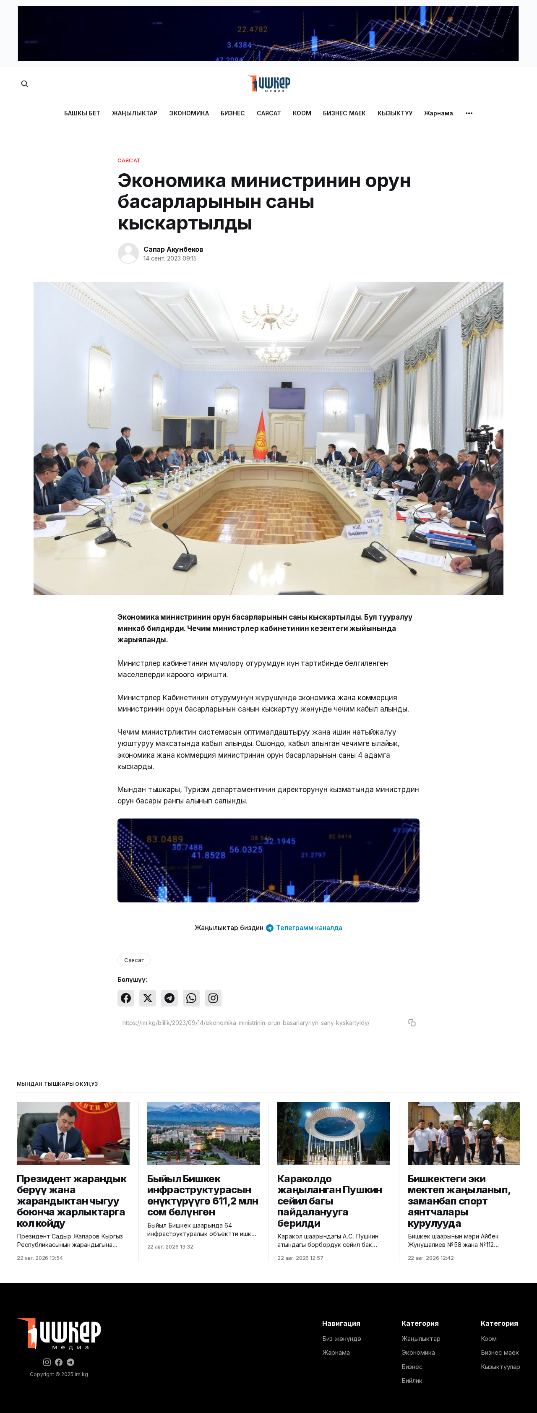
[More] (469, 113)
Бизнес (412, 1367)
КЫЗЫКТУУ (395, 113)
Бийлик (411, 1380)
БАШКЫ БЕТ (82, 113)
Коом (489, 1339)
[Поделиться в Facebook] (125, 998)
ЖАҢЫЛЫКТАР (134, 113)
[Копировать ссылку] (412, 1022)
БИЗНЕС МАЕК (344, 113)
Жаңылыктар (421, 1339)
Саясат (129, 160)
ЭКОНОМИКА (189, 113)
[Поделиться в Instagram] (213, 998)
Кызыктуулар (500, 1367)
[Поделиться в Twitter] (147, 998)
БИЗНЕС (233, 113)
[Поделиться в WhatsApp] (191, 998)
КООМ (302, 113)
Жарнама (438, 113)
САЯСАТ (269, 113)
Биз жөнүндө (341, 1339)
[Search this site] (25, 84)
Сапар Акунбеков (173, 249)
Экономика (418, 1352)
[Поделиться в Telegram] (169, 998)
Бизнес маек (500, 1352)
